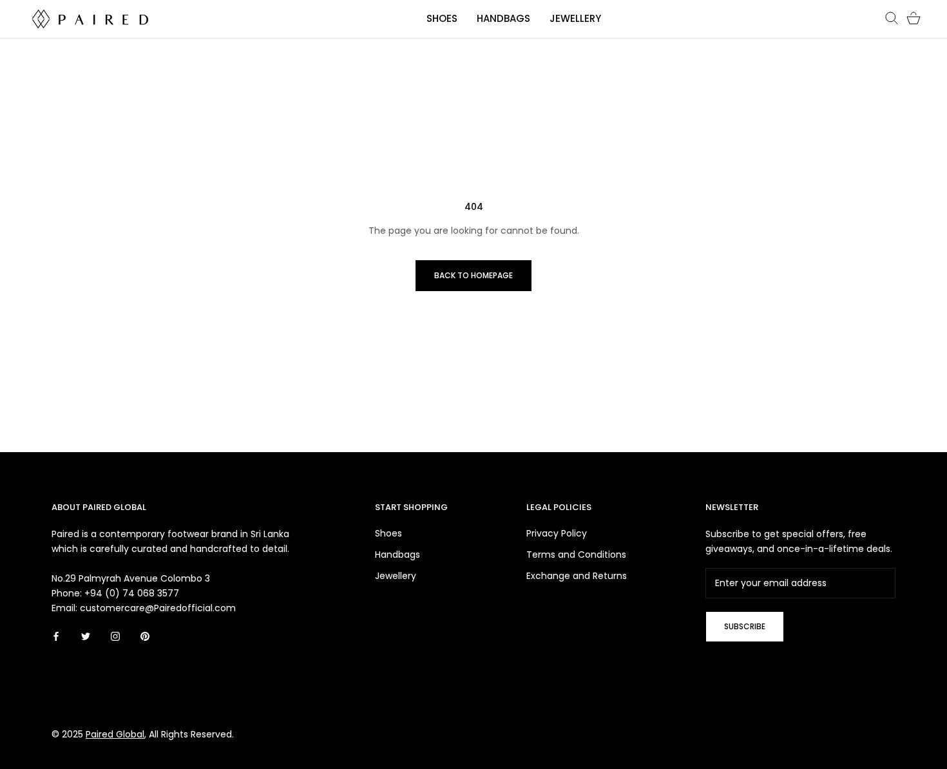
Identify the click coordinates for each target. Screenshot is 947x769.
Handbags (503, 18)
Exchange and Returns (576, 575)
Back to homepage (473, 275)
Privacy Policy (556, 533)
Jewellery (575, 18)
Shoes (441, 18)
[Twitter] (85, 636)
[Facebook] (56, 636)
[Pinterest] (144, 636)
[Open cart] (913, 18)
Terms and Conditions (576, 554)
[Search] (891, 18)
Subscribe (744, 626)
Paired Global (115, 734)
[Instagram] (115, 636)
